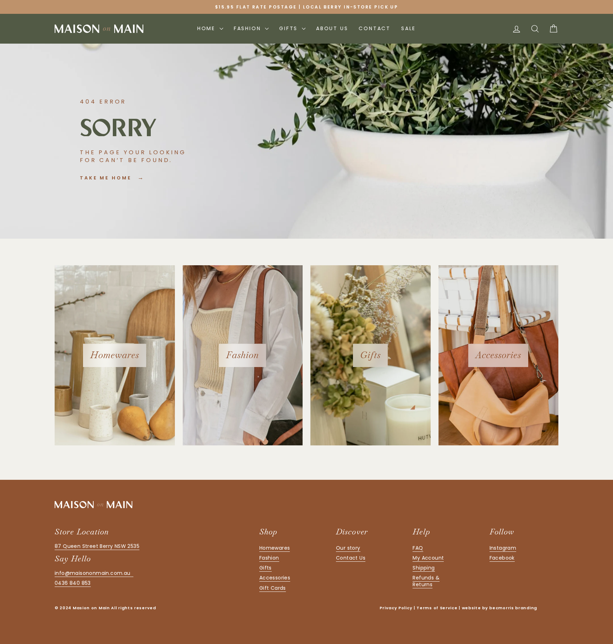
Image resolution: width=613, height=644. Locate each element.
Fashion (248, 28)
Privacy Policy (396, 608)
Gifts (289, 28)
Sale (408, 28)
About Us (332, 28)
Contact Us (350, 557)
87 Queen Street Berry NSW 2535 (97, 546)
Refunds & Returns (426, 581)
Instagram (503, 547)
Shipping (424, 567)
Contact (375, 28)
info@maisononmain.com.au (94, 573)
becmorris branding (513, 608)
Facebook (502, 557)
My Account (428, 557)
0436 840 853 (73, 583)
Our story (348, 547)
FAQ (418, 547)
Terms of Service (436, 608)
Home (207, 28)
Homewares (274, 547)
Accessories (274, 577)
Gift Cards (272, 588)
